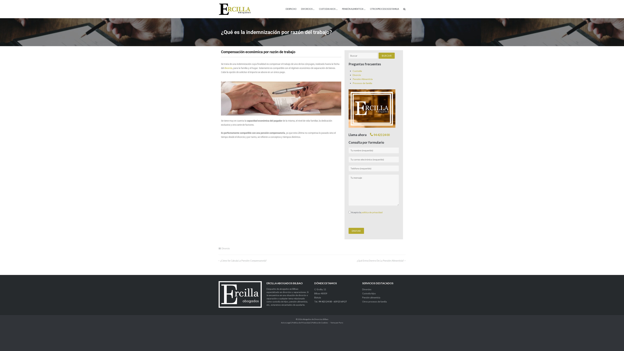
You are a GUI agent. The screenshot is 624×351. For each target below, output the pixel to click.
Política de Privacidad (301, 322)
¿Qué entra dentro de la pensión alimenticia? (380, 260)
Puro (341, 322)
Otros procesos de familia (384, 9)
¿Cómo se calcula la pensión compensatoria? (243, 260)
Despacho (291, 9)
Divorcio (357, 75)
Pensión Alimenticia (363, 79)
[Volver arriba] (616, 343)
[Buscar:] (363, 56)
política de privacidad (372, 212)
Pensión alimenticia (353, 9)
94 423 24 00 (382, 135)
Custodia (357, 71)
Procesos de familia (362, 83)
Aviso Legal (286, 322)
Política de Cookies (320, 322)
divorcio (228, 68)
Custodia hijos (327, 9)
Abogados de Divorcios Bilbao (315, 319)
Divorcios (306, 9)
